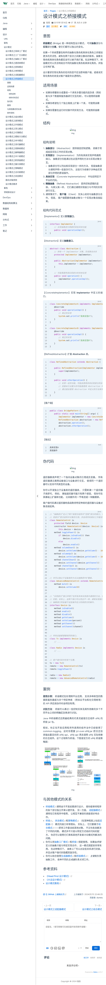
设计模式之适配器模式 (15, 75)
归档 (19, 3)
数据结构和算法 (65, 3)
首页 (12, 3)
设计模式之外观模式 (14, 125)
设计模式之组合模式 (14, 117)
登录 (87, 948)
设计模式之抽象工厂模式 (16, 59)
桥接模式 (51, 806)
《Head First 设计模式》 (59, 876)
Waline (95, 972)
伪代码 (10, 101)
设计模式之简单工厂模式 (16, 51)
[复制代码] (99, 224)
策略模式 (73, 820)
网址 (86, 920)
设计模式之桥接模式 (14, 79)
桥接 (49, 820)
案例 (9, 105)
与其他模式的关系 (14, 109)
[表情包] (55, 948)
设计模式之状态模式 (14, 176)
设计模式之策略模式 (14, 168)
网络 (88, 3)
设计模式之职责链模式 (15, 160)
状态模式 (60, 820)
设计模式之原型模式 (14, 67)
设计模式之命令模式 (14, 140)
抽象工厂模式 (62, 841)
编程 (35, 3)
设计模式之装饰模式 (14, 121)
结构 (9, 90)
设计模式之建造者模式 (15, 63)
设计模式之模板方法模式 (16, 136)
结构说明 (12, 94)
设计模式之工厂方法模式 (16, 55)
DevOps (52, 3)
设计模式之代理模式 (14, 132)
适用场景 (10, 86)
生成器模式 (67, 856)
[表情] (51, 948)
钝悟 (48, 22)
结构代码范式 (14, 98)
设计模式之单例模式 (14, 71)
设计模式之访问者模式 (15, 172)
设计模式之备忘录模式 (15, 164)
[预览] (63, 948)
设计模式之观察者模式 (15, 148)
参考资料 (10, 113)
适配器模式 (95, 810)
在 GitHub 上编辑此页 (56, 894)
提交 (96, 948)
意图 (9, 82)
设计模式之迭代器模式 (15, 144)
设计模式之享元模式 (14, 129)
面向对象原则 (11, 180)
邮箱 (67, 920)
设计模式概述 (11, 184)
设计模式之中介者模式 (15, 156)
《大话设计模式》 (55, 879)
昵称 (48, 920)
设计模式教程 (53, 883)
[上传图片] (59, 948)
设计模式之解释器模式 (15, 152)
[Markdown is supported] (48, 948)
